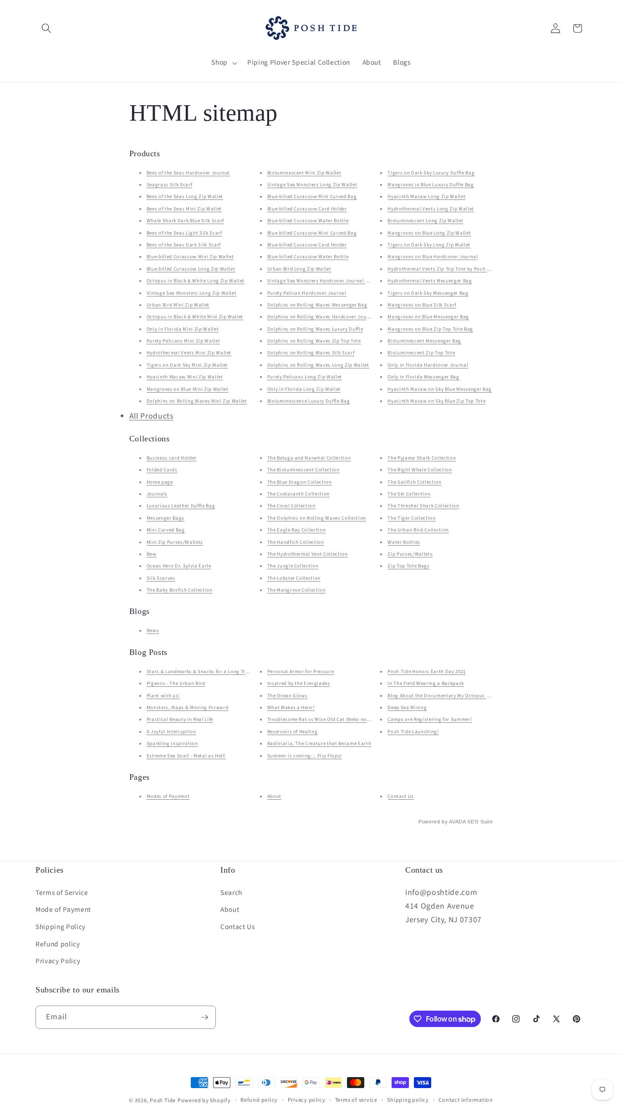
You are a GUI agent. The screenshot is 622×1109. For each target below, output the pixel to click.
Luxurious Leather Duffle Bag (181, 505)
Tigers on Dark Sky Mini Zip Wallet (187, 365)
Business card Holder (172, 458)
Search (231, 893)
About (274, 796)
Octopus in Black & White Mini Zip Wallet (195, 316)
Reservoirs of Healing (292, 731)
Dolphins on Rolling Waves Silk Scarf (311, 352)
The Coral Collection (291, 505)
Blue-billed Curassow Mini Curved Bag (312, 196)
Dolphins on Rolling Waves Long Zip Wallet (318, 365)
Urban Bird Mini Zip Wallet (178, 305)
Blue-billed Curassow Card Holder (307, 208)
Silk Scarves (161, 578)
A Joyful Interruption (171, 731)
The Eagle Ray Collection (296, 529)
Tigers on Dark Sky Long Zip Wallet (428, 244)
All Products (151, 416)
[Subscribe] (204, 1017)
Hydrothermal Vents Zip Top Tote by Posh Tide (442, 269)
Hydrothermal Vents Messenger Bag (429, 280)
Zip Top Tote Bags (408, 565)
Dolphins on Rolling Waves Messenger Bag (317, 305)
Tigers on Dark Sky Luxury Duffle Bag (430, 172)
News (153, 630)
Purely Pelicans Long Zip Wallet (304, 376)
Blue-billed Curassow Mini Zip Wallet (190, 256)
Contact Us (400, 796)
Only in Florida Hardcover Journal (427, 365)
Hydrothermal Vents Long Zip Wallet (430, 208)
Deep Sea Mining (407, 707)
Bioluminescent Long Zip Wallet (425, 220)
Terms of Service (62, 893)
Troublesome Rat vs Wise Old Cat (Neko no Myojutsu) (329, 719)
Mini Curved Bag (166, 529)
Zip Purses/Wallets (410, 554)
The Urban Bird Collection (418, 529)
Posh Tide (163, 1100)
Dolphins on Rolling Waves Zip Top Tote (314, 340)
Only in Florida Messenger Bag (423, 376)
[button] (46, 28)
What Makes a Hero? (291, 707)
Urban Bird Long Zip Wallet (299, 269)
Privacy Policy (58, 961)
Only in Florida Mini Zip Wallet (183, 329)
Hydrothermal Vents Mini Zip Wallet (189, 352)
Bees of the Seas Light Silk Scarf (184, 233)
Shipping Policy (61, 927)
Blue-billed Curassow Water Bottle (308, 220)
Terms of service (356, 1100)
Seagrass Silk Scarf (170, 184)
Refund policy (58, 944)
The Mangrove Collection (296, 590)
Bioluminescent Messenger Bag (424, 340)
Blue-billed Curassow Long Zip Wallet (191, 269)
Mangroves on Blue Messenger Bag (428, 316)
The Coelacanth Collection (298, 494)
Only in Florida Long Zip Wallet (304, 389)
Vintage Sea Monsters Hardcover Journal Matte (323, 280)
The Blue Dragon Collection (299, 482)
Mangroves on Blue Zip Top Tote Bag (430, 329)
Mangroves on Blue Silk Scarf (421, 305)
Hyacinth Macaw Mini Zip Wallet (185, 376)
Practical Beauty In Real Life (180, 719)
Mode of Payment (63, 910)
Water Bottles (403, 542)
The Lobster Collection (294, 578)
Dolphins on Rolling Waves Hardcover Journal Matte (329, 316)
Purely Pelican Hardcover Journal (307, 293)
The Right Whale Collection (419, 469)
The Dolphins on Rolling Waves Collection (316, 518)
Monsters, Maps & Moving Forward (187, 707)
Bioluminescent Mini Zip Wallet (304, 172)
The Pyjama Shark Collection (421, 458)
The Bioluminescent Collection (303, 469)
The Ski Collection (408, 494)
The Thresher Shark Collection (423, 505)
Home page (160, 482)
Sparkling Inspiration (172, 743)
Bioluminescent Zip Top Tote (421, 352)
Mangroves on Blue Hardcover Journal (432, 256)
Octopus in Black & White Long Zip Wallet (196, 280)
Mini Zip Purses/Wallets (175, 542)
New (152, 554)
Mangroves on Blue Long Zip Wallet (429, 233)
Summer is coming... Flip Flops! (304, 755)
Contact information (465, 1100)
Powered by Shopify (204, 1100)
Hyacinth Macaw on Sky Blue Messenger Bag (439, 389)
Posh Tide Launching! (412, 731)
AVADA (457, 821)
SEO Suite (480, 821)
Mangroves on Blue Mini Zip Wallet (188, 389)
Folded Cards (162, 469)
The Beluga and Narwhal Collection (309, 458)
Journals (157, 494)
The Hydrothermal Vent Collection (307, 554)
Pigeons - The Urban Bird (176, 683)
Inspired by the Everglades (298, 683)
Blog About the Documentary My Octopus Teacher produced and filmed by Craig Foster (489, 695)
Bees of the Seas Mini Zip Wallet (184, 208)
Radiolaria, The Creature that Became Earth (319, 743)
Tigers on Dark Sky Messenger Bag (427, 293)
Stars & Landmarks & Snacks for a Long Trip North (206, 671)
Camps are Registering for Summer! (429, 719)
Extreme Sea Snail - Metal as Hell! (186, 755)
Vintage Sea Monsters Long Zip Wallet (192, 293)
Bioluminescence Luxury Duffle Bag (308, 401)
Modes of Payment (168, 796)
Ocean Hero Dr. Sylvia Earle (179, 565)
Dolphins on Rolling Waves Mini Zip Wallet (197, 401)
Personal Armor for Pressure (300, 671)
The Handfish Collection (295, 542)
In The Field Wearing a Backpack (425, 683)
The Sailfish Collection (414, 482)
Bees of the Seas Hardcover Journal (188, 172)
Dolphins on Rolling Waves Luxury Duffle (315, 329)
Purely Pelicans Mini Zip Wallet (183, 340)
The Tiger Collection (411, 518)
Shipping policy (408, 1100)
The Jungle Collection (293, 565)
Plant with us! (163, 695)
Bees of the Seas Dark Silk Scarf (184, 244)
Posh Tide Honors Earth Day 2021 (426, 671)
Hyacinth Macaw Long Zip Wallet (426, 196)
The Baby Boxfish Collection (180, 590)
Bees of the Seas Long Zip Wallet (185, 196)
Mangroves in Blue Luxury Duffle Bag (430, 184)
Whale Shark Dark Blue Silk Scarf (185, 220)
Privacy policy (307, 1100)
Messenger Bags (165, 518)
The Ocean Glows (287, 695)
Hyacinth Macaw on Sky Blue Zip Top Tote (436, 401)
